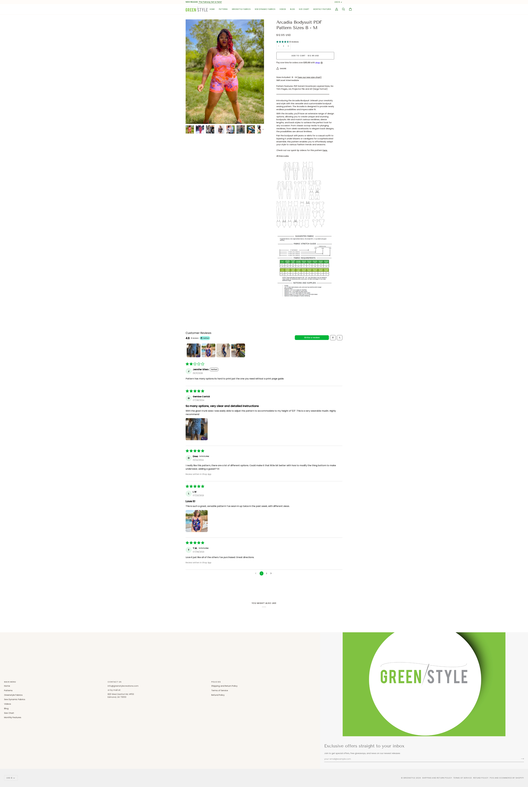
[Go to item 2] (208, 350)
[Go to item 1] (193, 350)
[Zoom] (225, 71)
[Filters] (333, 337)
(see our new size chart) (309, 77)
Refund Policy (218, 695)
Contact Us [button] (114, 682)
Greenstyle (409, 778)
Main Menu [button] (10, 682)
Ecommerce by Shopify (511, 778)
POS (492, 778)
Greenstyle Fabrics (13, 695)
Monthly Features (12, 717)
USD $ (337, 2)
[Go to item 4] (238, 350)
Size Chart (9, 713)
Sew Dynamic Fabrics (14, 699)
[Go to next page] (272, 573)
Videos (7, 704)
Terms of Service (219, 690)
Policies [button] (216, 682)
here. (325, 150)
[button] (223, 9)
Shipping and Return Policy (224, 686)
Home (7, 686)
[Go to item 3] (223, 350)
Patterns (8, 690)
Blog (6, 708)
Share (283, 68)
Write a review (312, 337)
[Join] (521, 758)
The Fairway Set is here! (210, 2)
